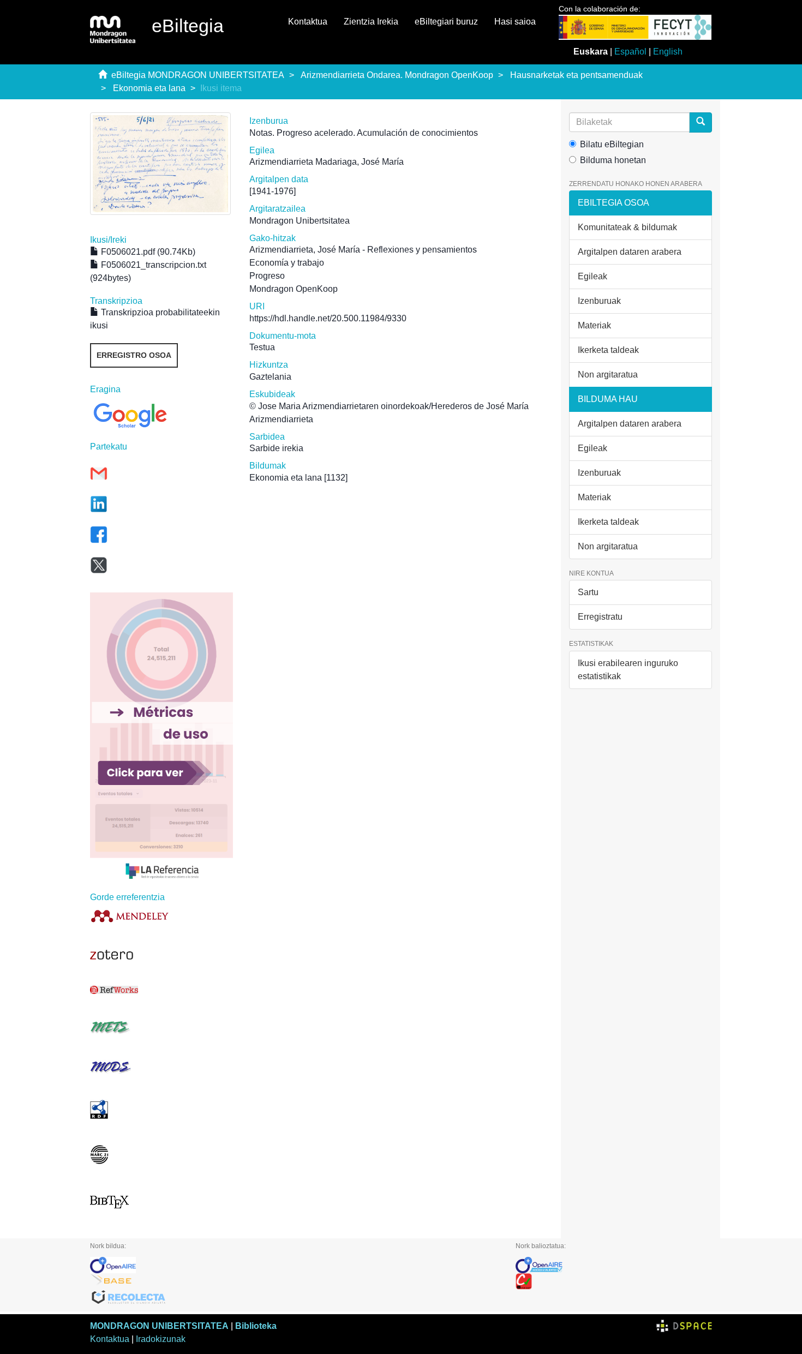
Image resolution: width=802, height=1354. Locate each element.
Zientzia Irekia (371, 21)
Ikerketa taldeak (608, 350)
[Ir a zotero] (161, 955)
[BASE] (294, 1281)
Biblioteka (256, 1326)
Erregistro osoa (134, 355)
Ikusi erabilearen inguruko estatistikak (628, 669)
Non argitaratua (608, 374)
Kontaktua (307, 21)
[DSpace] (684, 1326)
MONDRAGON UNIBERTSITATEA (159, 1326)
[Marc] (161, 1154)
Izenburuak (599, 300)
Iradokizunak (160, 1339)
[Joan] (700, 122)
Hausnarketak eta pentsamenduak (576, 75)
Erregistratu (600, 616)
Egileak (592, 276)
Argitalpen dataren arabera (629, 251)
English (668, 51)
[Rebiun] (614, 1281)
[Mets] (161, 1027)
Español (630, 51)
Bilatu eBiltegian (612, 144)
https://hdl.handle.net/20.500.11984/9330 (327, 318)
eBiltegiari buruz (446, 21)
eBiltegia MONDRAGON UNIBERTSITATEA (197, 75)
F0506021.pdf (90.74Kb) (147, 251)
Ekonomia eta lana (149, 88)
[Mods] (161, 1067)
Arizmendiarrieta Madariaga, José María (326, 161)
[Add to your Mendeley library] (161, 916)
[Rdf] (161, 1109)
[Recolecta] (294, 1298)
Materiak (594, 325)
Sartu (588, 592)
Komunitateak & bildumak (627, 227)
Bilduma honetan (613, 160)
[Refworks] (161, 990)
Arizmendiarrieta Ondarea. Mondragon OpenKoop (397, 75)
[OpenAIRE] (294, 1265)
